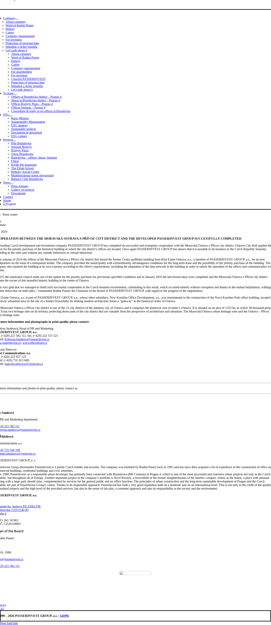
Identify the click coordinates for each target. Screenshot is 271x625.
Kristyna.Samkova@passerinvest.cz (27, 339)
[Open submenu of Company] (17, 19)
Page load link (9, 623)
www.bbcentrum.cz (35, 342)
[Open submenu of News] (12, 183)
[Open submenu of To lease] (15, 94)
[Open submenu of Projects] (14, 140)
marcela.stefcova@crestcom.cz (24, 364)
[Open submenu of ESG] (10, 115)
